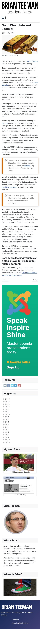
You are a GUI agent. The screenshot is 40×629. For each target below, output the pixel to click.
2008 (7, 442)
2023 (7, 407)
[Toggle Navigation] (3, 17)
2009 (7, 440)
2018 (7, 417)
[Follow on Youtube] (19, 385)
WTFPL (4, 615)
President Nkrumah (9, 187)
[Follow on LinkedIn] (15, 385)
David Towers (32, 61)
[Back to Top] (36, 625)
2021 (7, 412)
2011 (7, 435)
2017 (7, 419)
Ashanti (27, 166)
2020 (7, 414)
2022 (7, 409)
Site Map (15, 620)
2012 (7, 432)
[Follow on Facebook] (8, 385)
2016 (7, 422)
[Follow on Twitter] (12, 385)
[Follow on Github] (5, 385)
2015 (7, 424)
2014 (7, 427)
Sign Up (13, 367)
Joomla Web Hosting (20, 623)
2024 (7, 404)
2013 (7, 429)
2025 (7, 401)
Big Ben (5, 123)
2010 (7, 437)
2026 (7, 399)
